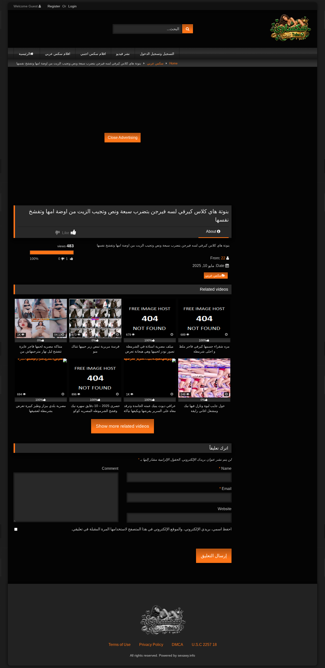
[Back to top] (310, 653)
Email (225, 489)
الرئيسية (24, 54)
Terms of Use (119, 645)
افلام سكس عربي (57, 54)
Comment (110, 468)
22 (223, 258)
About (211, 231)
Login (72, 6)
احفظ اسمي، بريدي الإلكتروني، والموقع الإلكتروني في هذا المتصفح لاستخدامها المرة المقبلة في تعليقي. (151, 529)
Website (224, 509)
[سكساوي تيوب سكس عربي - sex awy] (290, 29)
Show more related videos (122, 426)
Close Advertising (123, 138)
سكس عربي (155, 63)
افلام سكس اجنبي (93, 54)
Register (54, 6)
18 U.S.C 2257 (204, 645)
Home (173, 63)
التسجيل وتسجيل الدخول (157, 54)
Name (225, 468)
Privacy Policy (151, 645)
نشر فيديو (123, 54)
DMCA (177, 645)
